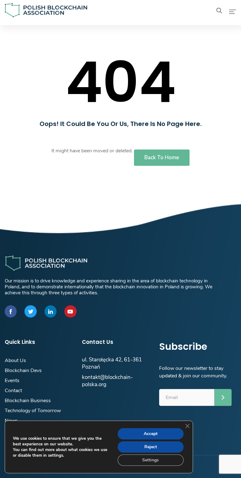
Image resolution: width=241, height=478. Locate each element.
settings (55, 455)
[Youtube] (70, 311)
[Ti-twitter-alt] (30, 311)
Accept (151, 434)
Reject (150, 447)
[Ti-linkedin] (50, 311)
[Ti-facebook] (11, 311)
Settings (150, 460)
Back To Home (161, 157)
